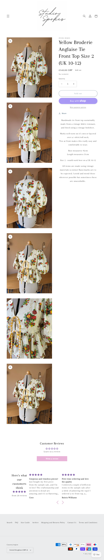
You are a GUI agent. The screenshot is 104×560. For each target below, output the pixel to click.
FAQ (16, 522)
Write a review (52, 459)
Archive (35, 522)
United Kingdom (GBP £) (19, 550)
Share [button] (64, 113)
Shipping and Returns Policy (53, 522)
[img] (19, 492)
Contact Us (71, 522)
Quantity (62, 79)
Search (9, 522)
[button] (8, 16)
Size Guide (25, 522)
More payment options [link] (78, 107)
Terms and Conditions (88, 522)
